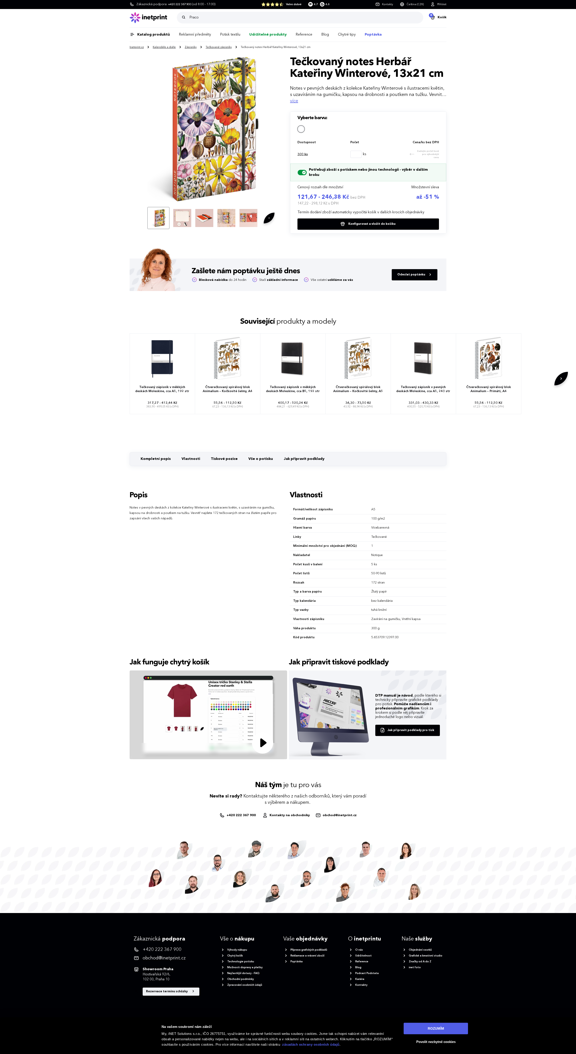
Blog (325, 34)
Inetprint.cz (137, 47)
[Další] (269, 218)
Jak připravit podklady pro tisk (410, 730)
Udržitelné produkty (268, 34)
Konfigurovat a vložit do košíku (372, 224)
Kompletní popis (156, 459)
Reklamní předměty (195, 34)
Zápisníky (191, 47)
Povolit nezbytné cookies (436, 1042)
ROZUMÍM (436, 1028)
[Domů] (153, 17)
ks (302, 154)
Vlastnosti (191, 459)
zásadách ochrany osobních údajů (311, 1044)
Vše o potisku (260, 459)
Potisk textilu (230, 34)
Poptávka (373, 34)
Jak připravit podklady (304, 459)
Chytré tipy (347, 34)
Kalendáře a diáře (164, 47)
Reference (304, 34)
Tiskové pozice (224, 459)
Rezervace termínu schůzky (167, 991)
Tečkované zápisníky (219, 47)
